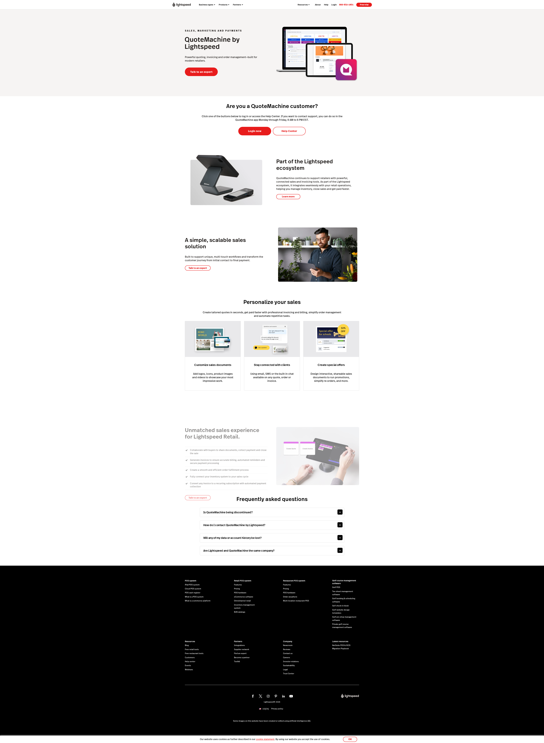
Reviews (286, 649)
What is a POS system (194, 597)
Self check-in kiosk (340, 606)
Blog (187, 645)
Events (188, 665)
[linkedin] (283, 696)
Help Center (289, 131)
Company (287, 641)
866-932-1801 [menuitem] (346, 4)
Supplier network (241, 649)
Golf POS (336, 587)
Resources (190, 641)
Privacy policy (277, 709)
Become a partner (242, 657)
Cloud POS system (193, 589)
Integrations (239, 645)
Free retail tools (192, 649)
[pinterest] (275, 696)
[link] (346, 4)
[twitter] (260, 696)
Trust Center (288, 673)
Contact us (288, 653)
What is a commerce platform (198, 601)
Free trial (364, 4)
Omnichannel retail (242, 601)
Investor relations (291, 661)
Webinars (189, 669)
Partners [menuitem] (237, 4)
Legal (285, 669)
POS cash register (192, 592)
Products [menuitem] (223, 4)
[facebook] (252, 696)
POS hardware (240, 592)
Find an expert (240, 653)
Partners (238, 641)
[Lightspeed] (181, 4)
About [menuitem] (318, 4)
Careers (286, 657)
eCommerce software (243, 597)
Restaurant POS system (294, 580)
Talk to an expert (201, 72)
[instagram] (268, 696)
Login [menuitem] (334, 4)
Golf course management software (344, 582)
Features (238, 585)
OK (350, 739)
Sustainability (289, 665)
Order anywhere (290, 597)
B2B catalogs (239, 612)
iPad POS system (192, 585)
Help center (190, 661)
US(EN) (266, 709)
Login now (254, 131)
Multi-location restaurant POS (296, 601)
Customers (190, 657)
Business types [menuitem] (206, 4)
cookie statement (265, 739)
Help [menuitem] (326, 4)
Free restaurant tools (194, 653)
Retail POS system (242, 580)
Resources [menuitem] (303, 4)
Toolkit (237, 661)
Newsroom (288, 645)
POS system (190, 580)
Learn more (288, 196)
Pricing (237, 589)
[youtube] (291, 696)
